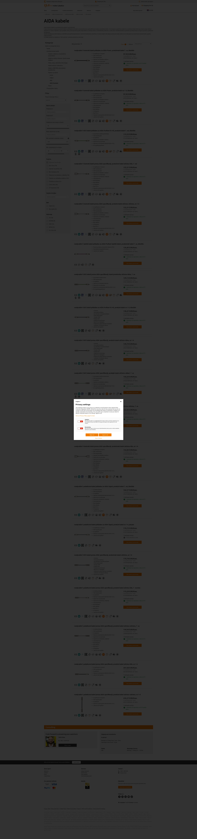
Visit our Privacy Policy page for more (85, 415)
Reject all (92, 435)
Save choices (98, 438)
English (78, 401)
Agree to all (105, 435)
